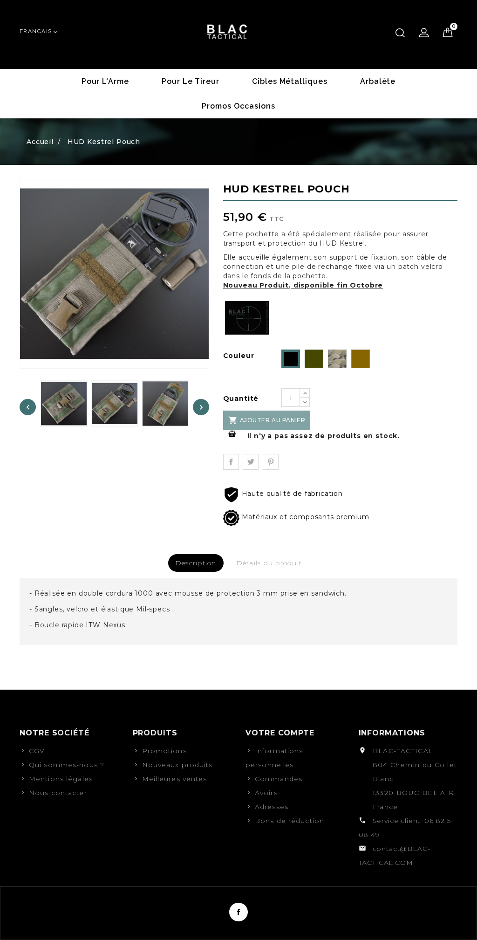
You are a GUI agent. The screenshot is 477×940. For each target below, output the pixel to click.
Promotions (164, 751)
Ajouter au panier (267, 420)
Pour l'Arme (105, 81)
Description (196, 563)
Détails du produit (269, 563)
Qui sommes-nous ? (66, 765)
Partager (231, 461)
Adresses (271, 807)
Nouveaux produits (177, 765)
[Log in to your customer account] (424, 32)
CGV (37, 751)
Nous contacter (58, 793)
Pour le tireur (190, 81)
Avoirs (266, 793)
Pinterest (270, 461)
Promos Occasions (238, 106)
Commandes (278, 779)
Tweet (250, 461)
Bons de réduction (289, 820)
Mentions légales (61, 779)
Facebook (238, 912)
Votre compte (279, 732)
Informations (392, 732)
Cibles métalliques (289, 81)
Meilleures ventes (174, 779)
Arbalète (378, 81)
